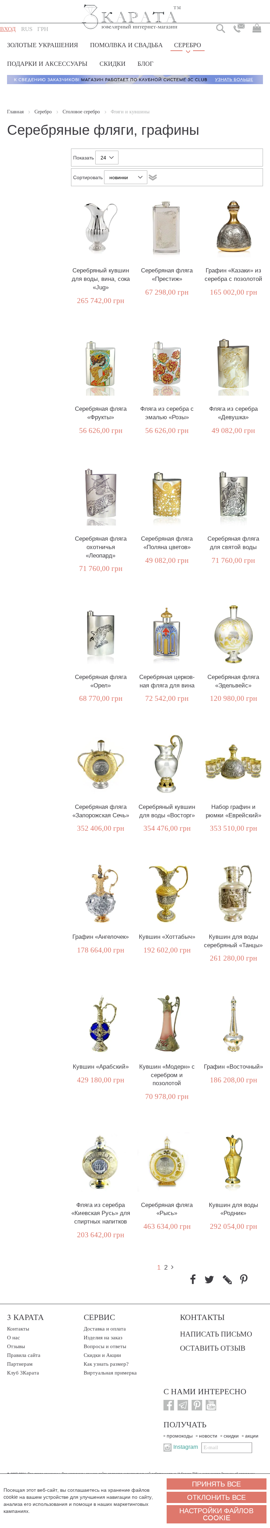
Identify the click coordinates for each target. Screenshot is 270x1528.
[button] (26, 29)
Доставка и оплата (105, 1329)
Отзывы (16, 1346)
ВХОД (8, 29)
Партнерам (20, 1364)
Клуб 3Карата (23, 1373)
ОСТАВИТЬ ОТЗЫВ (212, 1348)
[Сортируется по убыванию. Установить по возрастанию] (153, 178)
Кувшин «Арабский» (101, 1066)
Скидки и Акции (102, 1355)
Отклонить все (216, 1497)
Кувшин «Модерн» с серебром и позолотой (167, 1075)
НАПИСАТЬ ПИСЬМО (216, 1334)
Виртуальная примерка (110, 1373)
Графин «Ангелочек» (100, 937)
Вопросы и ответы (105, 1346)
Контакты (18, 1329)
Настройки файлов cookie (216, 1514)
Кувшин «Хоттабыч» (167, 937)
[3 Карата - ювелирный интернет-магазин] (131, 12)
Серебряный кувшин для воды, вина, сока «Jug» (101, 279)
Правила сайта (23, 1355)
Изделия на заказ (103, 1337)
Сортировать (88, 177)
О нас (13, 1337)
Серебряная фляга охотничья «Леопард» (101, 547)
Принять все (216, 1484)
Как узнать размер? (106, 1364)
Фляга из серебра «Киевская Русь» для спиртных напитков (100, 1213)
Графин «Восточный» (233, 1066)
